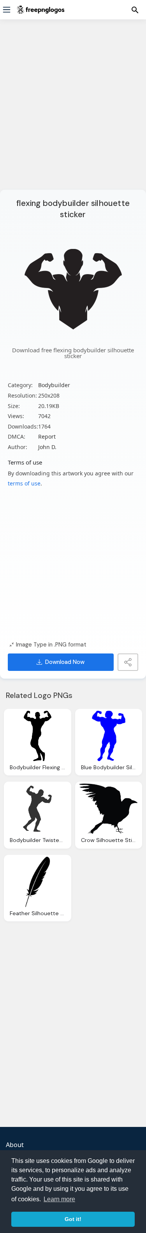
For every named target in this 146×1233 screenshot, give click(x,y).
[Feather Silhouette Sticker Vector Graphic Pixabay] (37, 882)
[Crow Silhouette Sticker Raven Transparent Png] (109, 809)
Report (47, 436)
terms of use (24, 483)
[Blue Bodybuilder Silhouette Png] (109, 736)
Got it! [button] (73, 1219)
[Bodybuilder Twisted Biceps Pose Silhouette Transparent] (37, 809)
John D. (47, 447)
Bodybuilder (54, 385)
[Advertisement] (73, 109)
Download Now (64, 662)
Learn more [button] (59, 1199)
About (15, 1144)
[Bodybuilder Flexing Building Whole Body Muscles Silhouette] (37, 736)
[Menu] (6, 9)
